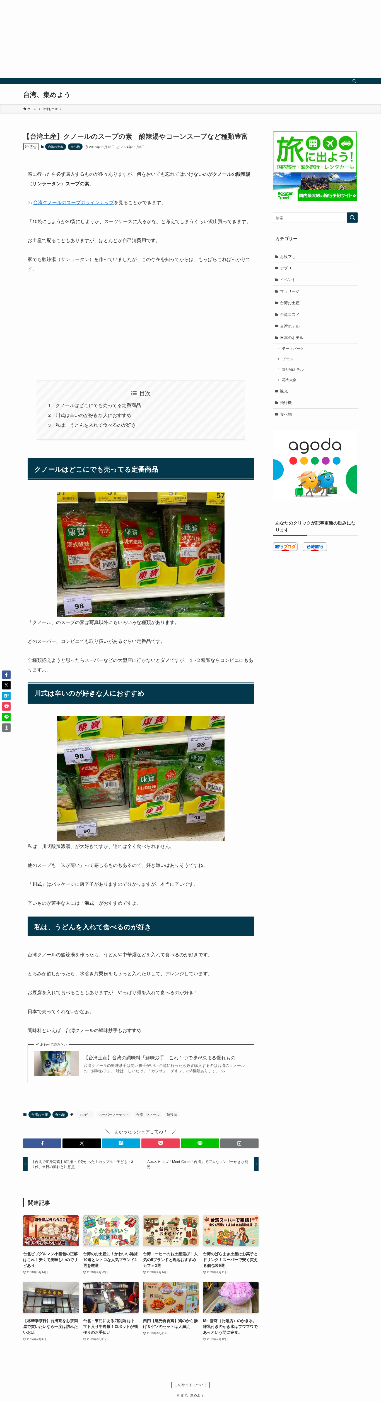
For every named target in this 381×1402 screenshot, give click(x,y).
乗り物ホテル (293, 369)
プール (287, 358)
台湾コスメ (290, 314)
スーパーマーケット (114, 1114)
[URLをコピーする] (239, 1143)
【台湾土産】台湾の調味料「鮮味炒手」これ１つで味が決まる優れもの (159, 1057)
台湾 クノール (148, 1114)
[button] (42, 1143)
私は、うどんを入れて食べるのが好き (96, 424)
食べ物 (75, 146)
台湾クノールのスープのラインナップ (73, 202)
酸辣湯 (172, 1114)
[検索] (354, 81)
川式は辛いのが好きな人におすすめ (93, 414)
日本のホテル (291, 337)
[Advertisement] (167, 39)
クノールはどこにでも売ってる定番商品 (98, 404)
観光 (284, 391)
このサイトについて (190, 1384)
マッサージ (290, 291)
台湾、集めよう (47, 94)
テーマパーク (293, 348)
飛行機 (286, 402)
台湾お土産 (55, 146)
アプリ (286, 268)
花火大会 (289, 379)
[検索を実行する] (352, 217)
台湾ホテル (290, 326)
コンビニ (84, 1114)
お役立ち (288, 256)
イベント (288, 279)
